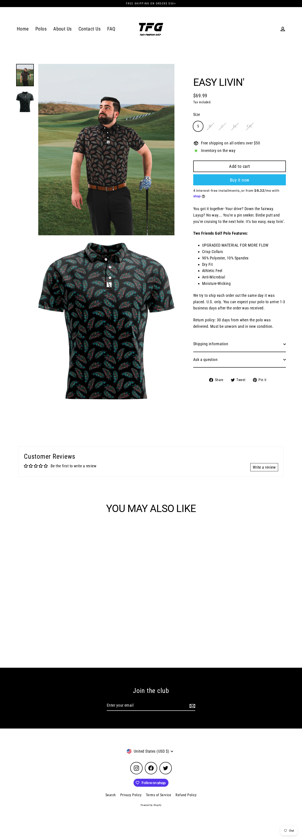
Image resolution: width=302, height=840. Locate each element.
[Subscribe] (191, 705)
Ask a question (205, 359)
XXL (249, 126)
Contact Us (89, 29)
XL (235, 126)
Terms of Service (158, 795)
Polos (41, 29)
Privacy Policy (130, 795)
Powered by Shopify (151, 805)
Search (110, 795)
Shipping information (210, 343)
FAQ (111, 29)
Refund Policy (186, 795)
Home (23, 29)
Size (196, 114)
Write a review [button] (264, 467)
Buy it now (239, 180)
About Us (62, 29)
